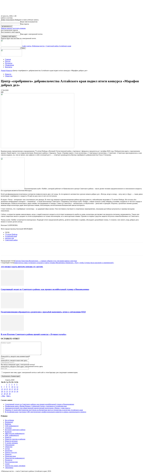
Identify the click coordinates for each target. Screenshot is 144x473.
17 (12, 389)
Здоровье (8, 428)
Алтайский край (11, 236)
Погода (7, 61)
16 (10, 389)
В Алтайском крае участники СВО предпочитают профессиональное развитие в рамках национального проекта (45, 412)
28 (4, 394)
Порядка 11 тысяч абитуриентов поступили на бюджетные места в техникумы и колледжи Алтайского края (44, 410)
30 (10, 394)
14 (4, 389)
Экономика (9, 467)
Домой (3, 70)
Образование (9, 445)
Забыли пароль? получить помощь (13, 28)
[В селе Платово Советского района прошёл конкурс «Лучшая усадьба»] (12, 330)
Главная (8, 59)
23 (10, 391)
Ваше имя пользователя (28, 22)
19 (17, 389)
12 (17, 387)
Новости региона (11, 441)
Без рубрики (9, 420)
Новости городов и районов (15, 439)
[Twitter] (11, 251)
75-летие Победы (11, 234)
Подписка (8, 63)
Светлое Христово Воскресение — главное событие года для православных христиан (46, 261)
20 (2, 391)
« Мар (3, 396)
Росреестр (8, 460)
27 (2, 394)
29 (7, 394)
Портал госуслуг (11, 452)
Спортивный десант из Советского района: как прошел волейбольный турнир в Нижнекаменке (45, 289)
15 (7, 389)
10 (12, 387)
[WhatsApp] (27, 251)
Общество (8, 76)
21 (4, 391)
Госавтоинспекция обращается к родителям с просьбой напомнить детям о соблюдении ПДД (43, 312)
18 (15, 389)
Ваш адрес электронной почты (31, 34)
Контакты (8, 67)
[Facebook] (4, 251)
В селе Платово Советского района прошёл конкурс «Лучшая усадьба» (33, 334)
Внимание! (9, 422)
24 (12, 391)
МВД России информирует (15, 433)
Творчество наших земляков (15, 466)
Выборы (8, 424)
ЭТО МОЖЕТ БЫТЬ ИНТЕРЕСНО (15, 267)
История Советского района (15, 430)
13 (2, 389)
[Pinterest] (19, 251)
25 (15, 391)
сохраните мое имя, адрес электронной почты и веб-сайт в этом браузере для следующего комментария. (40, 372)
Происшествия (10, 456)
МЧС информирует (12, 435)
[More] (34, 251)
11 (14, 387)
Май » (8, 396)
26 (17, 391)
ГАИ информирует (12, 426)
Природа (8, 454)
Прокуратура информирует (15, 458)
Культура (8, 431)
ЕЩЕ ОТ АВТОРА (36, 267)
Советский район (11, 240)
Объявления (9, 65)
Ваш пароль (24, 24)
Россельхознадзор (11, 462)
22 (7, 391)
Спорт (7, 464)
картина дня (9, 238)
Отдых (7, 449)
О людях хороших (11, 443)
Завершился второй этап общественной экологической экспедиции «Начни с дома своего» (38, 408)
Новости (9, 70)
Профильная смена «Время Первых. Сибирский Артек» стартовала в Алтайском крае (36, 406)
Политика (8, 450)
